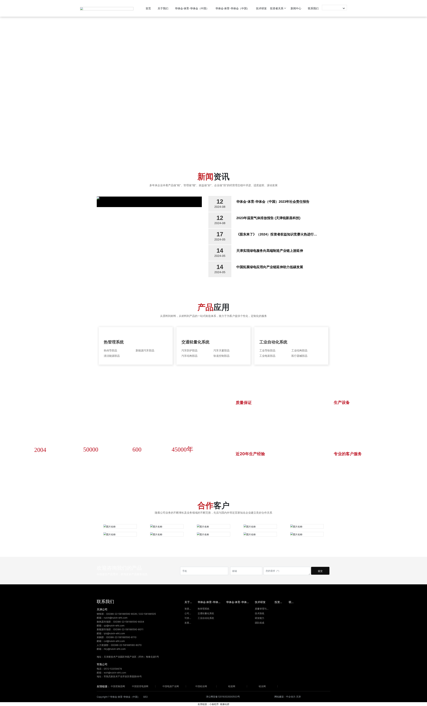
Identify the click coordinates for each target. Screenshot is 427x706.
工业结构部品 (299, 350)
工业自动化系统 (273, 342)
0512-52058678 (113, 668)
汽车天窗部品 (222, 350)
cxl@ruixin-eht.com (114, 641)
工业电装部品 (267, 355)
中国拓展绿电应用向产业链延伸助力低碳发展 (269, 267)
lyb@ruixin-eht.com (114, 633)
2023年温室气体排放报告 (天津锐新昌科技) (268, 218)
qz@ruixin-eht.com (114, 625)
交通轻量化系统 (195, 342)
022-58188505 (147, 613)
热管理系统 (114, 342)
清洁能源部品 (112, 355)
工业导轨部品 (267, 350)
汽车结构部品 (189, 355)
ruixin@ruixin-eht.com (116, 617)
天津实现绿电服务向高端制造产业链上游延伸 (269, 250)
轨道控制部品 (222, 355)
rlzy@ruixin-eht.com (115, 648)
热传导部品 (110, 350)
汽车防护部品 (189, 350)
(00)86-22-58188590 (118, 613)
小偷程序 (214, 704)
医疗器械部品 (299, 355)
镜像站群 (224, 704)
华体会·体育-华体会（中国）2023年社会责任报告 (272, 201)
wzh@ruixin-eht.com (115, 672)
